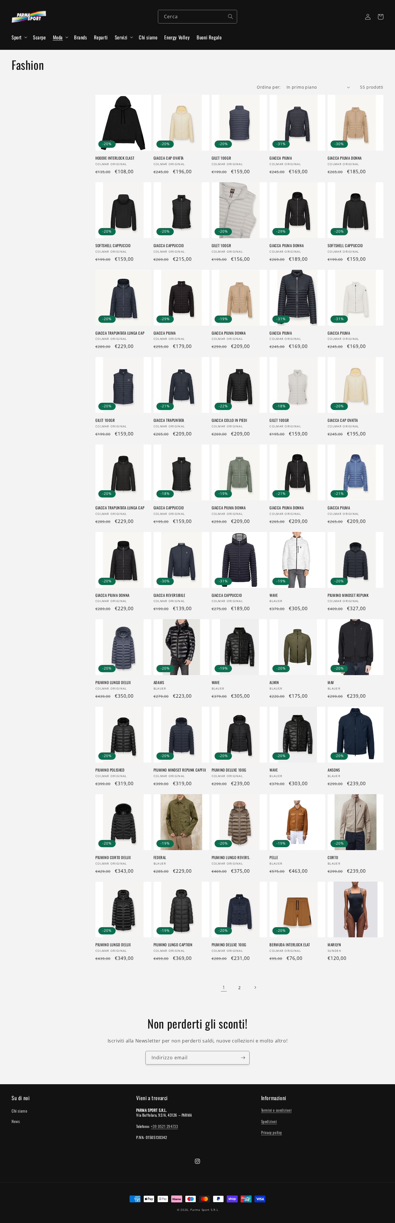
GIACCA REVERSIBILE (169, 595)
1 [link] (223, 987)
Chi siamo (19, 1111)
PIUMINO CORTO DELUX (113, 857)
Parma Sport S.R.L (204, 1210)
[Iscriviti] (243, 1058)
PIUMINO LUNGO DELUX (113, 682)
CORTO (333, 857)
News (16, 1121)
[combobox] (197, 16)
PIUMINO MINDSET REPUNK (348, 595)
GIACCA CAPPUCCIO (169, 245)
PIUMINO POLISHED (110, 770)
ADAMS (159, 682)
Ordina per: (268, 87)
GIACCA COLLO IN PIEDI (229, 420)
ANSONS (334, 770)
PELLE (274, 857)
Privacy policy (271, 1132)
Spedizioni (269, 1121)
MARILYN (334, 944)
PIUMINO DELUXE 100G (229, 770)
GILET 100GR (221, 158)
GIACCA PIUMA (281, 158)
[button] (18, 37)
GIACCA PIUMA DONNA (345, 158)
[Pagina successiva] (255, 987)
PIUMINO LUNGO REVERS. (231, 857)
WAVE (274, 595)
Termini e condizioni (276, 1110)
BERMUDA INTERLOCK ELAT (290, 944)
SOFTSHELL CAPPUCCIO (112, 245)
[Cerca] (230, 16)
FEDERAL (160, 857)
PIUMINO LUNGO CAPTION (173, 944)
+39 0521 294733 (164, 1126)
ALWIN (274, 682)
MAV (331, 682)
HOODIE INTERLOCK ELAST (114, 158)
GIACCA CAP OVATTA (169, 158)
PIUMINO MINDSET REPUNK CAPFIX (180, 770)
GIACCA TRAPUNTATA (169, 420)
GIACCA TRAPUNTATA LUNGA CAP (119, 333)
